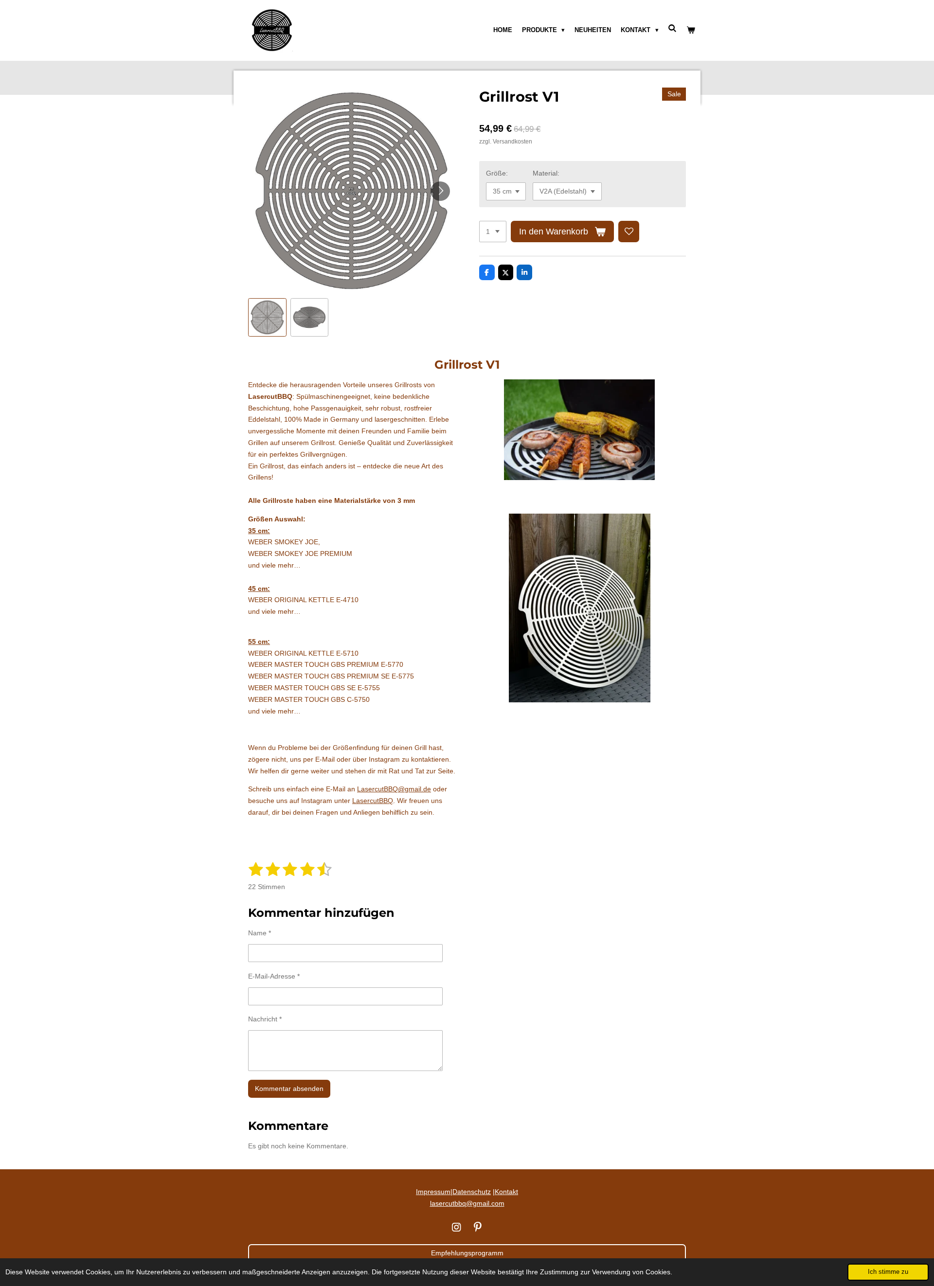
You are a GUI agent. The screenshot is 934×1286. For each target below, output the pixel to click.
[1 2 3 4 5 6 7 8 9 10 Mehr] (492, 231)
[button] (267, 317)
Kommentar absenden (289, 1088)
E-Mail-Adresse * (274, 976)
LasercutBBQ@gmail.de (394, 789)
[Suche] (673, 28)
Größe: (497, 173)
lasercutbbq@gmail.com (467, 1203)
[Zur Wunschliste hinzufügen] (629, 231)
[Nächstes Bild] (440, 191)
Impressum (433, 1192)
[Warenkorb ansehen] (691, 30)
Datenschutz (471, 1192)
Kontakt (506, 1192)
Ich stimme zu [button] (888, 1271)
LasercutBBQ (372, 800)
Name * (259, 933)
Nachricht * (265, 1019)
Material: (546, 173)
